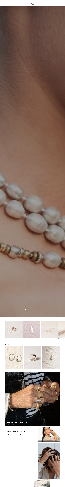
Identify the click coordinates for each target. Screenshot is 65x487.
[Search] (55, 4)
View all (59, 344)
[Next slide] (59, 330)
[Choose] (22, 367)
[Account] (57, 4)
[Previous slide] (6, 357)
